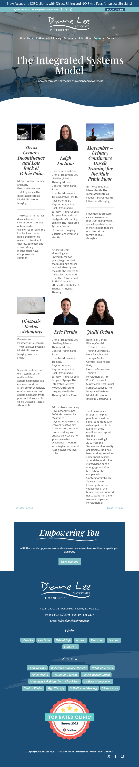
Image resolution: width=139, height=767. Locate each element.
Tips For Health (104, 197)
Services (68, 38)
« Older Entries (24, 507)
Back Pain (92, 339)
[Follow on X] (109, 756)
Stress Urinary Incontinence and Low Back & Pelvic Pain (31, 160)
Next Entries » (115, 507)
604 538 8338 (62, 614)
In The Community (97, 186)
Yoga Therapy (55, 688)
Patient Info (63, 640)
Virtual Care (59, 233)
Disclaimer (108, 751)
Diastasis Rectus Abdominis (31, 326)
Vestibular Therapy (65, 674)
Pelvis (31, 192)
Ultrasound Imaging (63, 230)
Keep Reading (69, 561)
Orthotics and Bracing (83, 688)
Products (99, 38)
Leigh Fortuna (65, 160)
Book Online (115, 9)
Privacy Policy (96, 751)
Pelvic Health (70, 196)
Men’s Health (94, 190)
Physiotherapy (60, 204)
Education (85, 38)
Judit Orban (100, 332)
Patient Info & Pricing (48, 38)
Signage (56, 222)
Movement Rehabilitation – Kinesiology (54, 681)
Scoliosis (101, 387)
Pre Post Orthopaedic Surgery (63, 207)
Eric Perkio (65, 332)
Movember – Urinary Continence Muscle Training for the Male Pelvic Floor (100, 163)
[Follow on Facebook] (115, 756)
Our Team (44, 640)
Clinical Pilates (33, 688)
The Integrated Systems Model (28, 195)
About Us (24, 38)
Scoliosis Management (98, 681)
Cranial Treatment (62, 174)
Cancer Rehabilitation (64, 170)
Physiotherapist (61, 200)
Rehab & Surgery (102, 668)
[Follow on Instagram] (122, 756)
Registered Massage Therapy (69, 668)
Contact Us (113, 38)
